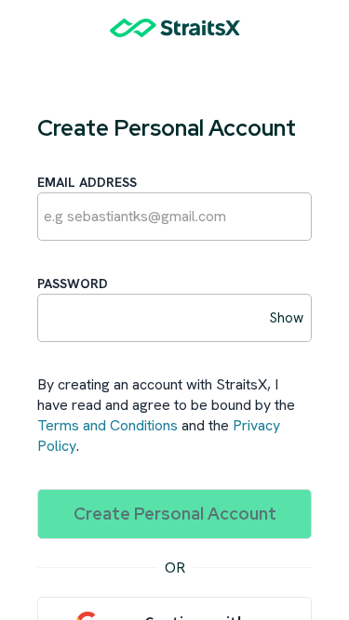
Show (286, 318)
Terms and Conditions (107, 425)
